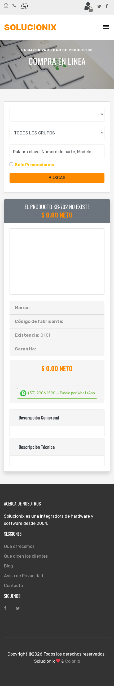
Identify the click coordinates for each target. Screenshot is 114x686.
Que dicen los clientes (26, 556)
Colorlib (72, 661)
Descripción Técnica (37, 447)
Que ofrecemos (19, 546)
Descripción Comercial (39, 417)
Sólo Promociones (34, 164)
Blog (8, 565)
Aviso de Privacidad (23, 575)
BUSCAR (57, 177)
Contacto (13, 585)
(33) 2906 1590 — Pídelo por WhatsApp (61, 393)
